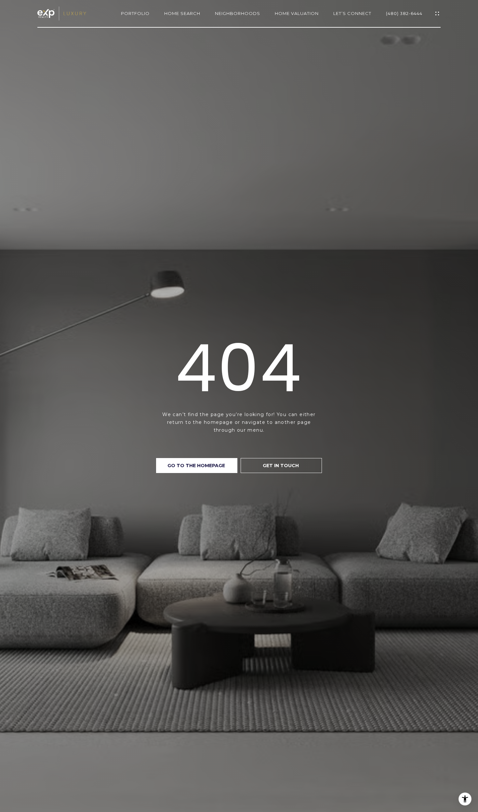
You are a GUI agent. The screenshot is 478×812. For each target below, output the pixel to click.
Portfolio (135, 13)
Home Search (182, 13)
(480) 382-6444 (404, 13)
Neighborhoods (237, 13)
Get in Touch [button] (281, 465)
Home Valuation (297, 13)
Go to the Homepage (196, 465)
